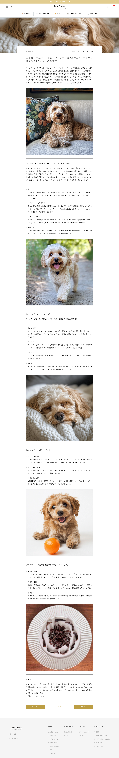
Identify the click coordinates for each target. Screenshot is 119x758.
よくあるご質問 (98, 746)
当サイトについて (83, 732)
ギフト (59, 14)
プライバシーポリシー (100, 735)
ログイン (66, 735)
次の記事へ (84, 706)
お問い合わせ (98, 742)
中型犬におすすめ (53, 742)
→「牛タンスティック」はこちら (36, 696)
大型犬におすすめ (53, 746)
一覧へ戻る (59, 706)
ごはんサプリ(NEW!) (75, 14)
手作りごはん (93, 14)
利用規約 (96, 732)
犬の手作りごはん (53, 732)
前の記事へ (35, 706)
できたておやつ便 (44, 14)
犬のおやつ (27, 14)
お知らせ (81, 735)
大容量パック (52, 735)
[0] (112, 7)
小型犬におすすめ (53, 739)
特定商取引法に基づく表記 (102, 739)
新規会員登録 (68, 732)
